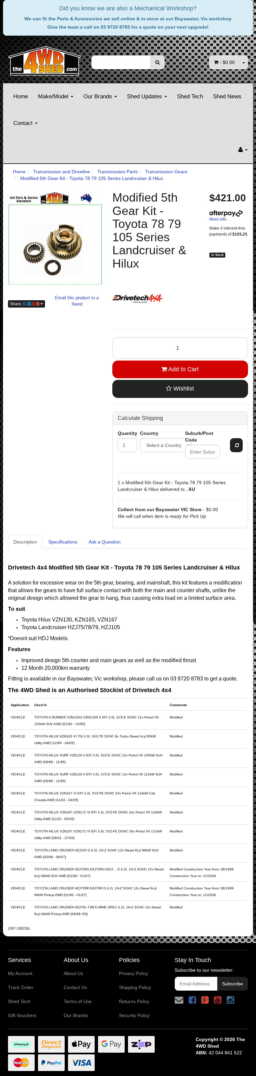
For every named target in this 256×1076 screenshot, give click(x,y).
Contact (23, 123)
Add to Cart (183, 369)
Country (149, 433)
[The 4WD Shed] (44, 58)
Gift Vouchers (22, 1015)
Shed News (227, 96)
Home (20, 96)
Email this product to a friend (77, 301)
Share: (16, 304)
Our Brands (98, 96)
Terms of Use (78, 1001)
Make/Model (54, 96)
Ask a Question (105, 541)
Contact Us (75, 987)
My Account (20, 973)
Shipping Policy (135, 987)
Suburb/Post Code (199, 437)
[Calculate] (236, 445)
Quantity (127, 433)
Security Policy (134, 1015)
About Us (73, 973)
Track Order (20, 987)
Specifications (62, 541)
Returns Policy (134, 1001)
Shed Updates (145, 96)
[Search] (157, 62)
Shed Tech (190, 96)
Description (25, 541)
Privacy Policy (133, 973)
